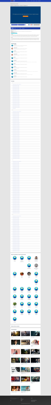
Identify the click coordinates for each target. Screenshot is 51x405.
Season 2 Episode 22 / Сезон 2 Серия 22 (16, 136)
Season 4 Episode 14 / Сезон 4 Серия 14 (16, 231)
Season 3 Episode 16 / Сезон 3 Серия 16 (16, 179)
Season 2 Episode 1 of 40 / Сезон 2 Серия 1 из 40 (17, 111)
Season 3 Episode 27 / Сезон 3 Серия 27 (16, 192)
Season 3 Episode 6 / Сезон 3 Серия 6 (16, 167)
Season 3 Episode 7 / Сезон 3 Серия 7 (16, 168)
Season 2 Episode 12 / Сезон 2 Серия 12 (16, 124)
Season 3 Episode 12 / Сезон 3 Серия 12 (16, 174)
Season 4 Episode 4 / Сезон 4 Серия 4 (16, 219)
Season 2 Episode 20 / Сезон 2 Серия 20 (16, 134)
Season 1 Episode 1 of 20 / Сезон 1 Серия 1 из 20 (17, 84)
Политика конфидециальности (34, 400)
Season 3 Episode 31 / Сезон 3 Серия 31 (16, 197)
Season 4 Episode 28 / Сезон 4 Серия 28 (16, 248)
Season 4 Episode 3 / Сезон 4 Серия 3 (16, 218)
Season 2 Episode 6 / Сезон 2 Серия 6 (16, 117)
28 (20, 28)
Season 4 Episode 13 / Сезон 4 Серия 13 (16, 230)
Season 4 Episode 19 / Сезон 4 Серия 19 (16, 237)
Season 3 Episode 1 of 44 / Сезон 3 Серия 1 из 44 (17, 161)
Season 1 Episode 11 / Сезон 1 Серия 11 (16, 96)
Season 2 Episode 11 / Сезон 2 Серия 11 (16, 123)
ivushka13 (15, 69)
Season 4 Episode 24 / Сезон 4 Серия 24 (16, 243)
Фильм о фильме (14, 108)
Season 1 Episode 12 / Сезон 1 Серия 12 (16, 97)
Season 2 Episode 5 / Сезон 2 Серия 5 (16, 116)
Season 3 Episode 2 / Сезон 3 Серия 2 (16, 162)
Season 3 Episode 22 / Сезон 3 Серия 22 (16, 186)
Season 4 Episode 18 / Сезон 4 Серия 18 (16, 236)
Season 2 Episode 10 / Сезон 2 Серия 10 (16, 122)
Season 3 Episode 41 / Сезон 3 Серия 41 (16, 209)
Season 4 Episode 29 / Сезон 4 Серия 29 (16, 249)
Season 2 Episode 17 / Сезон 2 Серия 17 (16, 130)
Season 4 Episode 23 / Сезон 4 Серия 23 (16, 242)
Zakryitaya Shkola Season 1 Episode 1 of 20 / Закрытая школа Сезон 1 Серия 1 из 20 (20, 45)
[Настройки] (40, 1)
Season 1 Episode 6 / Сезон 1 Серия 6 (16, 90)
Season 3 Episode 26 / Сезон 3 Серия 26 (16, 191)
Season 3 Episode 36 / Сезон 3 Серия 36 (16, 203)
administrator (15, 47)
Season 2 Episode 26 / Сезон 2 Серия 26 (16, 141)
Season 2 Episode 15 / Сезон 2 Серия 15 (16, 128)
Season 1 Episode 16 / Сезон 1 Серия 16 (16, 102)
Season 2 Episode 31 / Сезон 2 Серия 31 (16, 147)
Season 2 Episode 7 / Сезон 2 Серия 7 (16, 118)
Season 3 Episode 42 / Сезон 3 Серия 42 (16, 210)
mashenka (15, 60)
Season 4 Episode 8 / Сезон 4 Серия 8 (16, 224)
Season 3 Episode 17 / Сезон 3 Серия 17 (16, 180)
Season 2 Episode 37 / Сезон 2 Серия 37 (16, 154)
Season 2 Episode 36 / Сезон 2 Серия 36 (16, 153)
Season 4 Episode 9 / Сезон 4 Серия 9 (16, 225)
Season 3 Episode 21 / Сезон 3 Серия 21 (16, 185)
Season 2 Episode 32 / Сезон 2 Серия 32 (16, 148)
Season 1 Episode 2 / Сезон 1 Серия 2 (16, 85)
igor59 (14, 63)
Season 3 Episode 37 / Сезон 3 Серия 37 (16, 204)
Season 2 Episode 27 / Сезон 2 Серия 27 (16, 142)
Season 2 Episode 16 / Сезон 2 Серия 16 (16, 129)
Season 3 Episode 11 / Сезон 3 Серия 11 (16, 173)
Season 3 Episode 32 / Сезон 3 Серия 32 (16, 198)
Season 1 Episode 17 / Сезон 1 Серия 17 (16, 103)
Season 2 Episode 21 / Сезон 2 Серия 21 (16, 135)
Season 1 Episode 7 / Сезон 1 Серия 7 (16, 91)
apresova (15, 66)
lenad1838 (15, 44)
